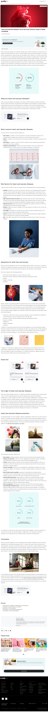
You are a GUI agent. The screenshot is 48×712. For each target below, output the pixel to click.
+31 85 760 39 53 (13, 703)
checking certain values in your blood (15, 423)
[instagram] (29, 703)
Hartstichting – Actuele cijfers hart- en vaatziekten (12, 606)
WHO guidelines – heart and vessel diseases (11, 610)
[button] (2, 631)
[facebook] (30, 703)
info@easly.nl (22, 703)
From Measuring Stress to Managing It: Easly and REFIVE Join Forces (6, 650)
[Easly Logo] (4, 678)
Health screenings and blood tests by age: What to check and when (41, 650)
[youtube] (33, 703)
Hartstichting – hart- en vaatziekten (9, 608)
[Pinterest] (35, 703)
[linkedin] (32, 703)
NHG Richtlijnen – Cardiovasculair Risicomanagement (12, 609)
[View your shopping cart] (43, 1)
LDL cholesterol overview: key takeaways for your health (29, 650)
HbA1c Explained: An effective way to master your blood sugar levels (17, 650)
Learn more (18, 625)
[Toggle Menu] (45, 1)
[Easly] (4, 1)
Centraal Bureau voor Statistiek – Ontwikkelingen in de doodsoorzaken (15, 605)
